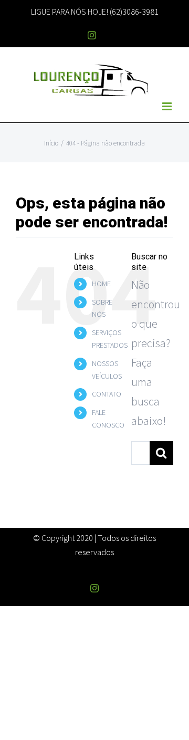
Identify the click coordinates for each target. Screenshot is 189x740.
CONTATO (106, 394)
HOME (101, 283)
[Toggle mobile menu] (167, 106)
